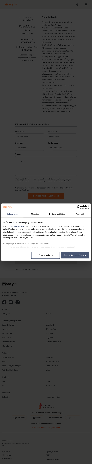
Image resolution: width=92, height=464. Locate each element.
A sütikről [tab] (80, 214)
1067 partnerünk (16, 226)
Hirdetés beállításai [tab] (57, 214)
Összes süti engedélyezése (75, 255)
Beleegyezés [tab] (12, 214)
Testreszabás (44, 255)
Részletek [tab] (35, 214)
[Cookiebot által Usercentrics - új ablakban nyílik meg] (78, 207)
